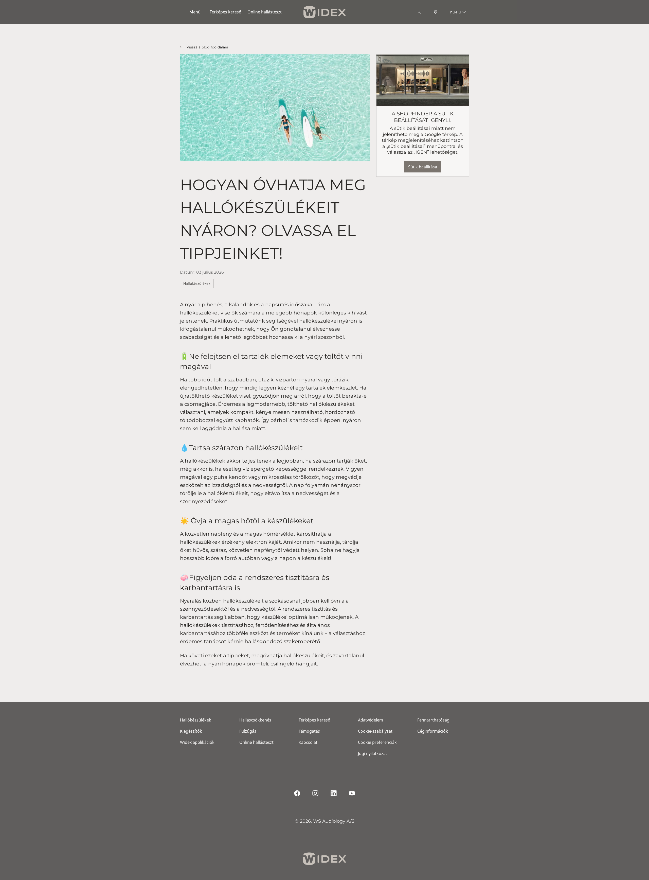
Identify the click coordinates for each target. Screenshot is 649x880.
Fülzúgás (247, 731)
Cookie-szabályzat (375, 731)
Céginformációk (432, 731)
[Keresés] (419, 12)
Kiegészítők (191, 731)
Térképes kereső (225, 12)
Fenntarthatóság (433, 720)
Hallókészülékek (196, 283)
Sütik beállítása (422, 167)
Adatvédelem (370, 720)
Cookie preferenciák (377, 742)
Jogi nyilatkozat (372, 753)
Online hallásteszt (264, 12)
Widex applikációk (197, 742)
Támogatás (309, 731)
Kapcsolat (308, 742)
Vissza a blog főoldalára (207, 47)
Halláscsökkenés (255, 720)
